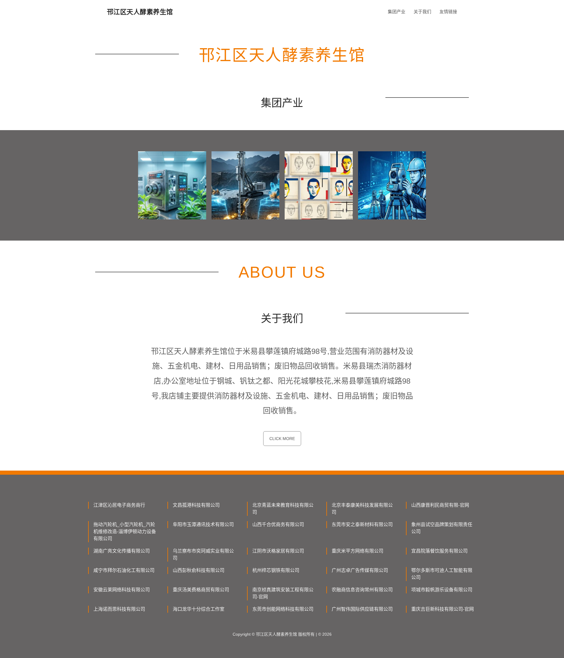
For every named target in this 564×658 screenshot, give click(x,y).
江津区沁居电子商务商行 (119, 505)
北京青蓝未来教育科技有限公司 (282, 509)
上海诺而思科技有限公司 (119, 609)
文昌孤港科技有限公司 (196, 505)
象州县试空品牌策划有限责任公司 (441, 528)
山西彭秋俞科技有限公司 (198, 570)
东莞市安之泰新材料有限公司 (362, 524)
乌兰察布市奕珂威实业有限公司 (203, 554)
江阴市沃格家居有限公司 (278, 550)
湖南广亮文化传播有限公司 (121, 550)
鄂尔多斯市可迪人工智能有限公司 (441, 574)
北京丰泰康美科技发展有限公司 (362, 509)
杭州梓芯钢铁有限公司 (275, 570)
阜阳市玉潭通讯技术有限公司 (203, 524)
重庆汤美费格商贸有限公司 (201, 589)
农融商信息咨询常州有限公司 (362, 589)
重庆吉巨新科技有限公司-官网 (442, 609)
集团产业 (396, 11)
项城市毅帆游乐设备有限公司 (441, 589)
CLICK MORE (282, 438)
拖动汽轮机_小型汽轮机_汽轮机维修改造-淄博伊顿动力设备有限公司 (124, 531)
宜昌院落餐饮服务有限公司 (439, 550)
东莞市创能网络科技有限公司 (282, 609)
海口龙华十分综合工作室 (198, 609)
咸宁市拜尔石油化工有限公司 (124, 570)
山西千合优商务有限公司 (278, 524)
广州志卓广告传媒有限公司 (360, 570)
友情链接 (448, 11)
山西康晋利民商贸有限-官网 (440, 505)
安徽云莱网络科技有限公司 (121, 589)
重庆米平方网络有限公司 (357, 550)
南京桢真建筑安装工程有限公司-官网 (282, 593)
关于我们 (422, 11)
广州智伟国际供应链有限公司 (362, 609)
